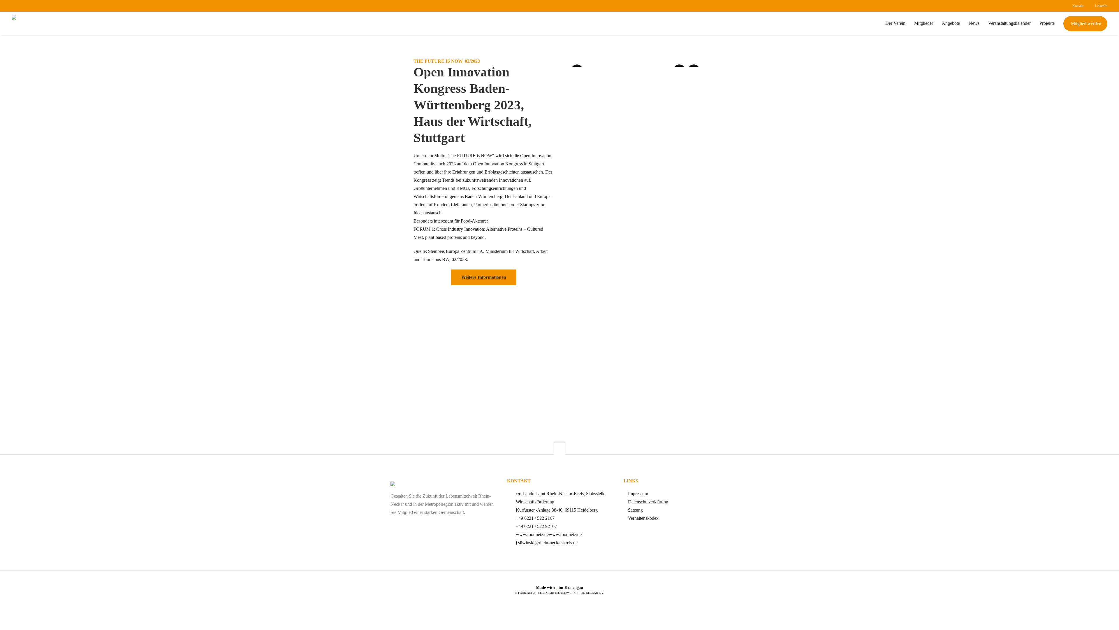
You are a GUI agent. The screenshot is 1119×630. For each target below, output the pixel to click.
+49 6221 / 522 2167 (535, 518)
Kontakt (1077, 6)
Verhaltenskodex (643, 518)
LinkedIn (1101, 6)
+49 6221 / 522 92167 (536, 526)
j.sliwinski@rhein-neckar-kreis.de (547, 542)
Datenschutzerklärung (648, 501)
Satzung (635, 510)
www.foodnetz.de (532, 534)
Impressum (638, 493)
